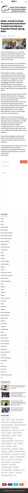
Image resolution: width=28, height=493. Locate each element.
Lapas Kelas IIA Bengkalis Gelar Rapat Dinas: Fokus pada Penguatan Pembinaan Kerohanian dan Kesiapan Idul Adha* (13, 395)
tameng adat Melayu (6, 375)
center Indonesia (5, 247)
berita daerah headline (7, 233)
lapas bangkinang (5, 312)
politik (2, 332)
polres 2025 (4, 335)
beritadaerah (4, 244)
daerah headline (5, 261)
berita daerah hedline (6, 235)
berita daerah (4, 227)
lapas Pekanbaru (5, 315)
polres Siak (3, 355)
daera (2, 252)
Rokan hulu (3, 372)
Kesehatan (3, 301)
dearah (2, 270)
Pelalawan (3, 326)
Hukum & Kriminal (5, 298)
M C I (14, 490)
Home (3, 17)
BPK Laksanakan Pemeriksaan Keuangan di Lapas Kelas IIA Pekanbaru (18, 387)
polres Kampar (4, 338)
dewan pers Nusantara (6, 275)
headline (3, 292)
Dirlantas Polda (4, 278)
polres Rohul (4, 349)
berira (2, 218)
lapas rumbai (4, 318)
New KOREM (4, 323)
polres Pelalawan (5, 343)
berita (2, 221)
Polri (2, 363)
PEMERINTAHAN (4, 329)
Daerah (3, 258)
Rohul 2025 (3, 366)
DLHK (2, 284)
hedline (3, 295)
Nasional (3, 321)
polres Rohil (4, 346)
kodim (2, 304)
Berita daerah (4, 230)
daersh (2, 267)
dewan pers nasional (6, 272)
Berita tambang (5, 241)
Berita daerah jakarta (6, 238)
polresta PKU (4, 360)
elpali (2, 289)
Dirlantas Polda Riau (6, 281)
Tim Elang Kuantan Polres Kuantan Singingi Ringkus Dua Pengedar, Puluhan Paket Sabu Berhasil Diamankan (18, 403)
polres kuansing (5, 341)
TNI (1, 377)
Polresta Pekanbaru (6, 358)
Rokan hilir (3, 369)
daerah (2, 255)
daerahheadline (5, 264)
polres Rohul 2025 (5, 352)
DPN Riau (3, 287)
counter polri (4, 250)
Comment (12, 36)
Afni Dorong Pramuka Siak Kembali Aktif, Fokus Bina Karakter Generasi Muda (17, 409)
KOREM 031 (3, 306)
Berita (2, 224)
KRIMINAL (3, 309)
